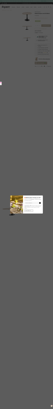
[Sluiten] (41, 197)
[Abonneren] (40, 203)
